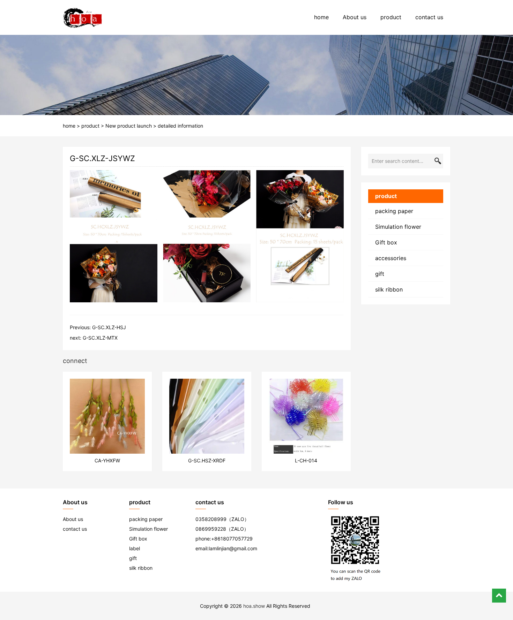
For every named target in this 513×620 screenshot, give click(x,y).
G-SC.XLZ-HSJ (109, 327)
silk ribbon (389, 289)
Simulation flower (398, 226)
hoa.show (254, 606)
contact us (429, 17)
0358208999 (210, 519)
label (134, 548)
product (390, 17)
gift (379, 273)
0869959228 (210, 529)
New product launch (128, 126)
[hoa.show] (82, 17)
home (321, 17)
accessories (390, 258)
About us (354, 17)
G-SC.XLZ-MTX (100, 338)
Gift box (386, 242)
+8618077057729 (232, 539)
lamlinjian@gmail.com (233, 548)
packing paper (394, 210)
